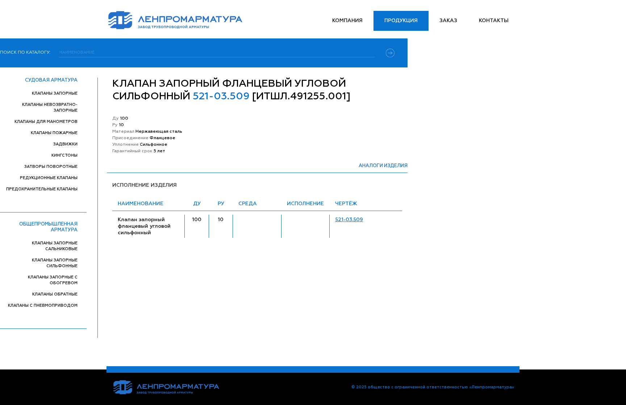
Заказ (448, 20)
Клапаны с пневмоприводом (43, 305)
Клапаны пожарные (54, 133)
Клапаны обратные (55, 294)
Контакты (494, 20)
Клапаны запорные (55, 93)
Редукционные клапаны (49, 178)
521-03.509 (349, 219)
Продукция (401, 20)
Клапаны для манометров (46, 122)
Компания (347, 20)
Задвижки (65, 144)
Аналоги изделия (383, 166)
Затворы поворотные (51, 167)
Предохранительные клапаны (42, 189)
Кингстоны (64, 155)
